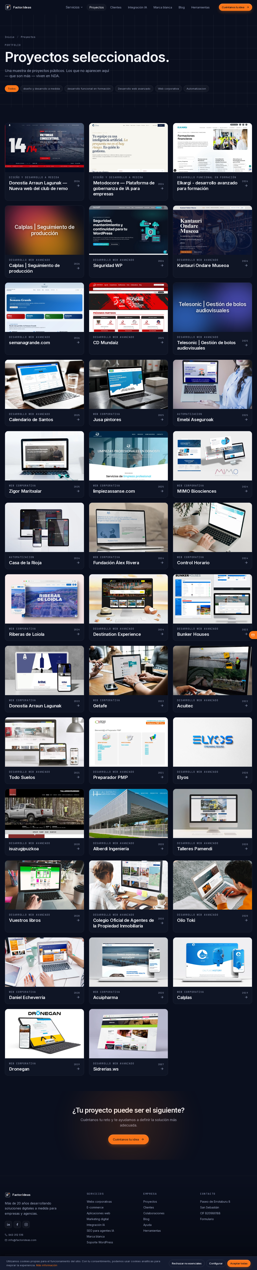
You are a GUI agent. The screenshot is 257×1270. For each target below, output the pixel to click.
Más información (46, 1265)
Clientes (115, 7)
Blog (181, 7)
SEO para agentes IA (100, 1230)
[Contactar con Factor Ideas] (253, 635)
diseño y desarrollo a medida (41, 88)
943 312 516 (15, 1234)
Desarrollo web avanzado (134, 88)
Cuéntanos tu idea (233, 7)
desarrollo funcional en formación (88, 88)
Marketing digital (98, 1219)
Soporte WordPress (100, 1242)
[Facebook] (17, 1224)
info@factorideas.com (22, 1240)
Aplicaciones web (98, 1213)
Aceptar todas (239, 1263)
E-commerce (95, 1207)
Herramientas (200, 7)
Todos (12, 88)
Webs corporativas (99, 1201)
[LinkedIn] (8, 1224)
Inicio (9, 37)
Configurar (216, 1263)
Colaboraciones (153, 1213)
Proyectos (96, 7)
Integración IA (137, 7)
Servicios (73, 7)
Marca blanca (162, 7)
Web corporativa (168, 88)
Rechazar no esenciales (187, 1263)
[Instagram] (26, 1224)
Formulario (207, 1219)
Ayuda (147, 1225)
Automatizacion (196, 88)
